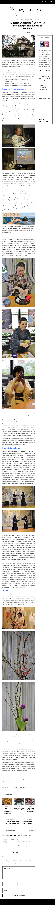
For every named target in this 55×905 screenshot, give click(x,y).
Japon (17, 19)
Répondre (15, 852)
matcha (31, 779)
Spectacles (29, 19)
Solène (28, 32)
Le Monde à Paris (23, 19)
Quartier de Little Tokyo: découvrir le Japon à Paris (18, 835)
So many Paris (15, 839)
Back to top (48, 901)
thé (9, 781)
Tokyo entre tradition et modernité (30, 809)
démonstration (13, 779)
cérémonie (7, 779)
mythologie (5, 781)
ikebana (20, 779)
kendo (27, 779)
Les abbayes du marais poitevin (27, 821)
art (3, 779)
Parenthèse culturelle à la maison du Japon (12, 821)
